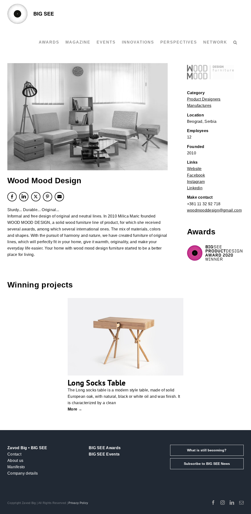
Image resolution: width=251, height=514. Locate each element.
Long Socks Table (97, 382)
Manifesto (16, 467)
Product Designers (204, 99)
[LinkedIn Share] (23, 196)
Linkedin (194, 188)
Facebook (196, 175)
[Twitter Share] (35, 196)
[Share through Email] (59, 196)
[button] (235, 42)
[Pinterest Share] (47, 196)
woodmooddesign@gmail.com (214, 210)
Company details (22, 473)
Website (194, 169)
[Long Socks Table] (125, 336)
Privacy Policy (78, 503)
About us (15, 460)
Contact (14, 454)
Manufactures (199, 105)
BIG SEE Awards (105, 448)
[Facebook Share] (12, 196)
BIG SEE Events (104, 454)
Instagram (196, 182)
